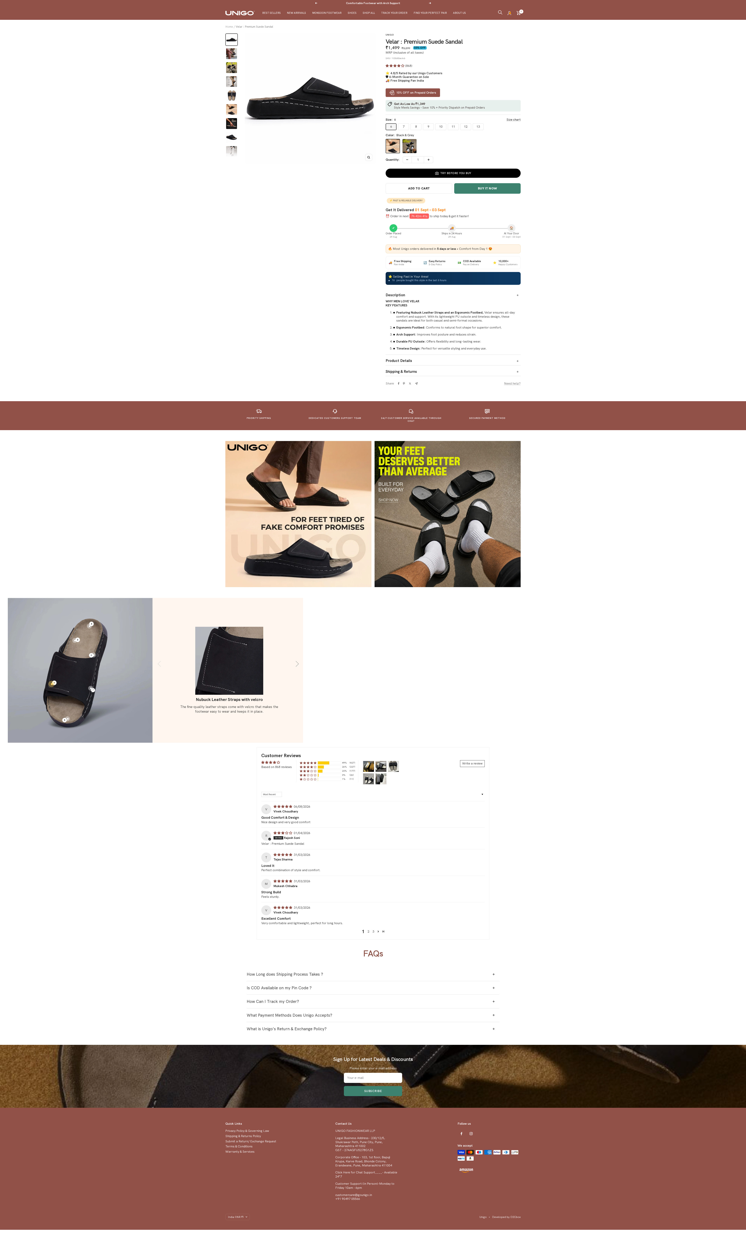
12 (465, 127)
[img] (283, 807)
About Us (459, 13)
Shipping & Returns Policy (243, 1136)
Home (229, 26)
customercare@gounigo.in (353, 1195)
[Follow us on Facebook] (461, 1134)
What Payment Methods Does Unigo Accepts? (289, 1015)
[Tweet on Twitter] (410, 383)
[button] (395, 65)
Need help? (512, 383)
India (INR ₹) (236, 1217)
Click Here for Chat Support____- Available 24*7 (366, 1174)
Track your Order (394, 13)
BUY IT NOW (487, 188)
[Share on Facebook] (398, 383)
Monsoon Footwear (327, 13)
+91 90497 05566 (347, 1199)
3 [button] (373, 931)
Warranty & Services (239, 1152)
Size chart (513, 120)
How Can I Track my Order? (273, 1001)
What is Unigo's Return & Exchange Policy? (287, 1028)
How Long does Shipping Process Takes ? (285, 974)
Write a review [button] (472, 763)
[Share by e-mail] (416, 383)
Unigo (390, 34)
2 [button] (368, 931)
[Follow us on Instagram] (471, 1134)
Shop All (369, 13)
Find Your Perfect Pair (430, 13)
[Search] (500, 13)
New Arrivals (296, 13)
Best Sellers (271, 13)
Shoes (352, 13)
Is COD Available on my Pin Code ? (279, 987)
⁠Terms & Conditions (239, 1146)
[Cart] (519, 13)
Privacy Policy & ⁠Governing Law (247, 1131)
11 (453, 127)
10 (441, 127)
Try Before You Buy (455, 173)
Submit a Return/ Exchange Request (250, 1141)
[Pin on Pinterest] (404, 383)
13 (478, 127)
